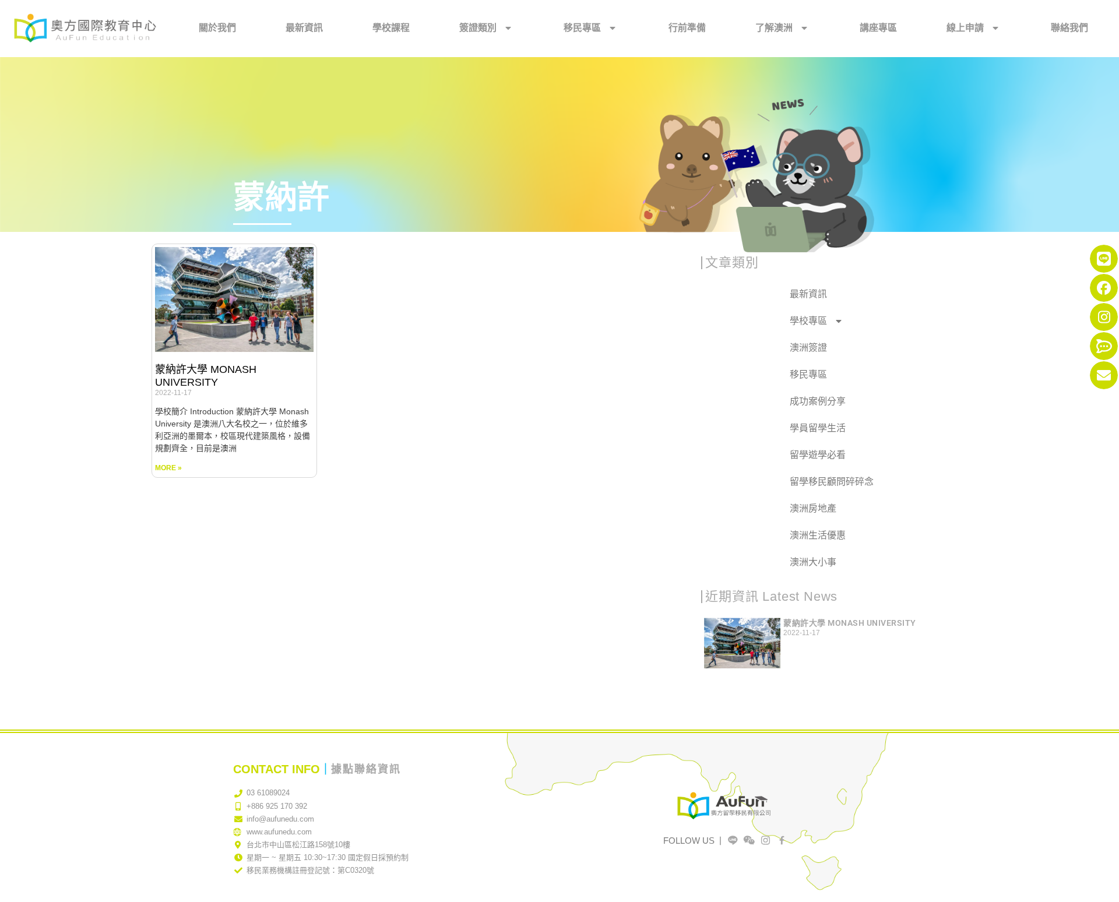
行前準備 (687, 27)
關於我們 (217, 27)
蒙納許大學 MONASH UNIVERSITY (205, 376)
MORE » (168, 468)
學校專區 (808, 321)
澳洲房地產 (813, 508)
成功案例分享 (818, 401)
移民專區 (582, 27)
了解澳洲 (774, 27)
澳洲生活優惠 (818, 535)
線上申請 (965, 27)
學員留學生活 (818, 428)
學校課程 (391, 27)
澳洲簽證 (808, 348)
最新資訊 (304, 27)
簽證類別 (478, 27)
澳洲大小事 (813, 562)
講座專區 (878, 27)
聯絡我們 (1069, 27)
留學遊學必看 (818, 455)
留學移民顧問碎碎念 (832, 482)
